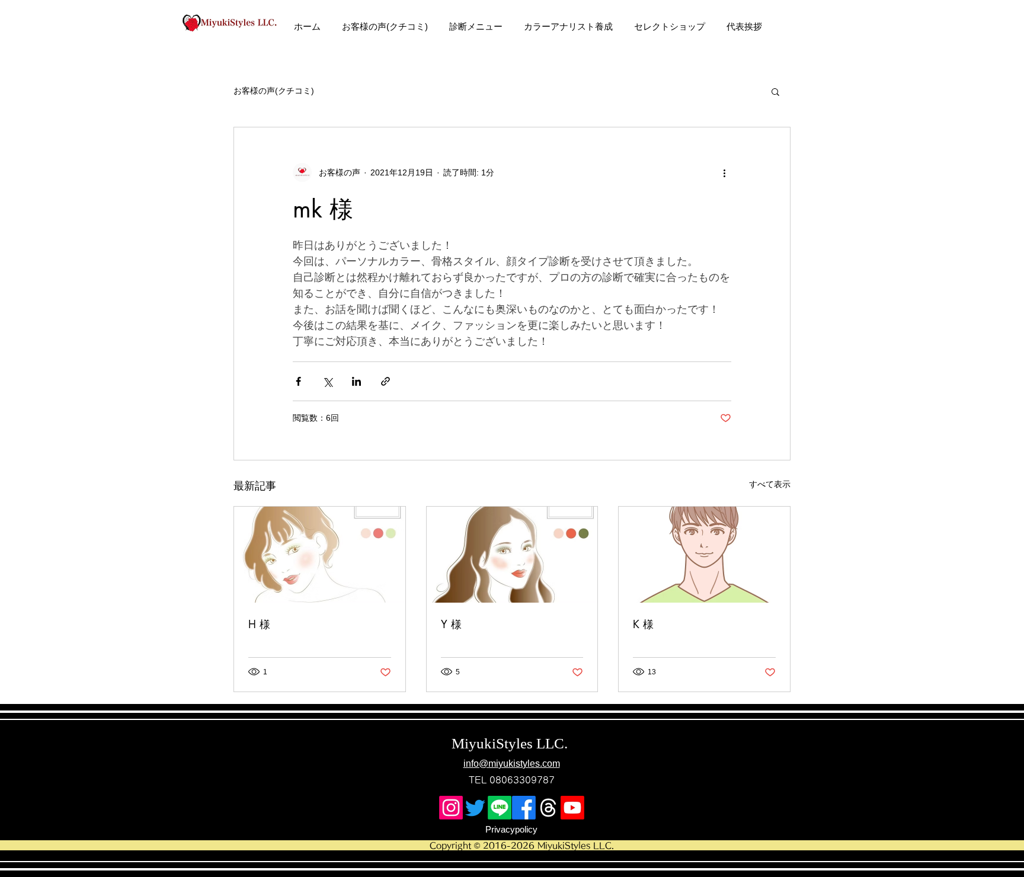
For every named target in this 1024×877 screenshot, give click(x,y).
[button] (775, 91)
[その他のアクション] (724, 172)
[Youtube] (572, 808)
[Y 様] (512, 555)
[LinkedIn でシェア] (356, 381)
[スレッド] (548, 808)
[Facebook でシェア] (298, 381)
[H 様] (319, 555)
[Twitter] (475, 808)
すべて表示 (770, 484)
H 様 (259, 624)
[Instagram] (451, 808)
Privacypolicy (511, 829)
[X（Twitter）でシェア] (327, 381)
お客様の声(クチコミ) (273, 90)
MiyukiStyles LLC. (511, 743)
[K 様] (704, 555)
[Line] (499, 808)
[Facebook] (524, 808)
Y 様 (451, 624)
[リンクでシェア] (385, 381)
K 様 (643, 624)
